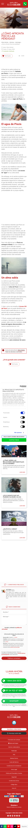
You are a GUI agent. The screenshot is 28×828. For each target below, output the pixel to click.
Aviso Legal (14, 769)
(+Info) (15, 637)
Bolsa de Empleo (14, 743)
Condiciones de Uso (14, 780)
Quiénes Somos (14, 758)
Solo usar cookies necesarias (14, 436)
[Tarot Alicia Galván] (6, 7)
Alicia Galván (4, 42)
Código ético (14, 784)
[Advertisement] (14, 210)
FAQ (14, 754)
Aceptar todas (14, 440)
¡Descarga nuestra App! (15, 733)
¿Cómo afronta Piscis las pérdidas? (10, 44)
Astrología (18, 42)
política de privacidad (15, 647)
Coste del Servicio (14, 762)
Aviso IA (14, 788)
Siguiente (24, 826)
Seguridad (14, 777)
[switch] (23, 417)
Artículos (11, 42)
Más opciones (18, 432)
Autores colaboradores (14, 747)
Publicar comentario (14, 658)
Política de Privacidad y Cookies (14, 773)
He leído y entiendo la (12, 628)
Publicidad (14, 750)
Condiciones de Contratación (14, 765)
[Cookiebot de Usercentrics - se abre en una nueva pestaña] (20, 386)
